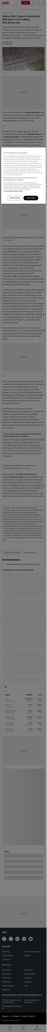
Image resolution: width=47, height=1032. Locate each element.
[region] (23, 175)
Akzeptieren (31, 198)
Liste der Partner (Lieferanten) (13, 191)
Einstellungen (15, 198)
